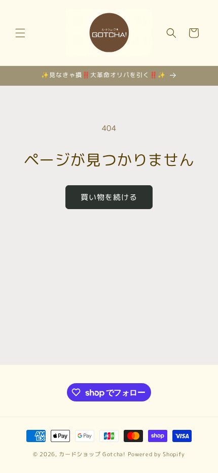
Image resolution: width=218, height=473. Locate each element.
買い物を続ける (109, 197)
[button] (20, 33)
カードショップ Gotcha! (92, 454)
